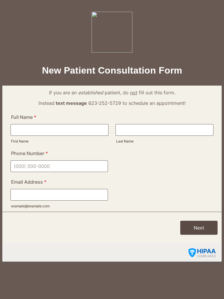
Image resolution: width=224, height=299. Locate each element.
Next (199, 228)
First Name (20, 141)
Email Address (28, 182)
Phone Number (29, 153)
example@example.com (30, 206)
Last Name (125, 141)
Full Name (23, 117)
